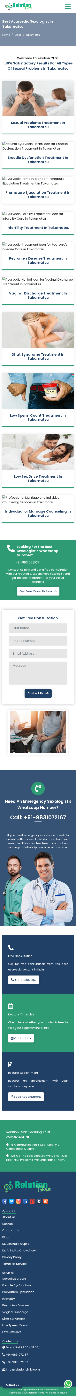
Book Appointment (27, 1097)
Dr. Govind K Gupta (15, 1244)
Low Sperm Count (15, 1325)
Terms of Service (14, 1264)
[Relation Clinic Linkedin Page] (25, 1201)
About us (8, 1217)
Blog (5, 1237)
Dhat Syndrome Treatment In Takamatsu (38, 356)
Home (6, 35)
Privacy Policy (11, 1257)
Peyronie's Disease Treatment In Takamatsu (38, 260)
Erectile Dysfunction (16, 1285)
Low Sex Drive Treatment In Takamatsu (38, 478)
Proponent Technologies (45, 1389)
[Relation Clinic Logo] (19, 6)
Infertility (8, 1299)
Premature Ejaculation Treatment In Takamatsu (38, 194)
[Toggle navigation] (67, 6)
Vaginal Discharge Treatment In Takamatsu (38, 295)
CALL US (13, 1385)
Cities (17, 35)
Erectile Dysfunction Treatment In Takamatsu (38, 160)
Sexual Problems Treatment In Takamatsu (38, 125)
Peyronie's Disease (15, 1305)
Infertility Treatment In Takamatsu (38, 228)
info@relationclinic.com (22, 1369)
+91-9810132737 (16, 1362)
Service (7, 1224)
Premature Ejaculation (18, 1292)
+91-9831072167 (27, 562)
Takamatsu (33, 35)
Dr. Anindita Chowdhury (19, 1250)
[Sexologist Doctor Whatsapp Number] (68, 1384)
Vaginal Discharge (15, 1312)
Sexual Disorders (14, 1279)
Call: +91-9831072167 (38, 817)
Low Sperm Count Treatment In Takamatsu (38, 417)
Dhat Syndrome (13, 1318)
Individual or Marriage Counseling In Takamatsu (38, 513)
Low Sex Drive (11, 1332)
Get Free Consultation (35, 591)
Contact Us (36, 693)
